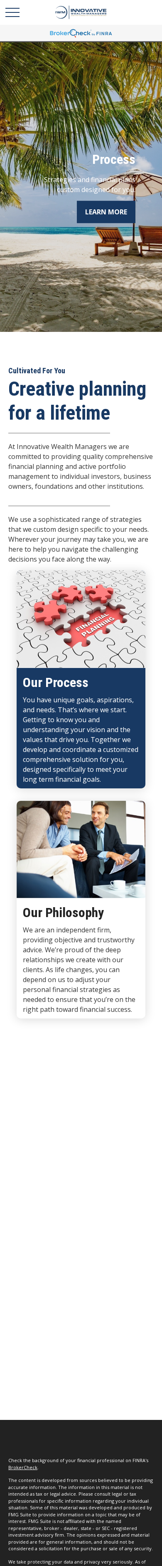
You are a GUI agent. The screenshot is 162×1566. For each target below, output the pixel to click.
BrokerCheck (22, 1467)
